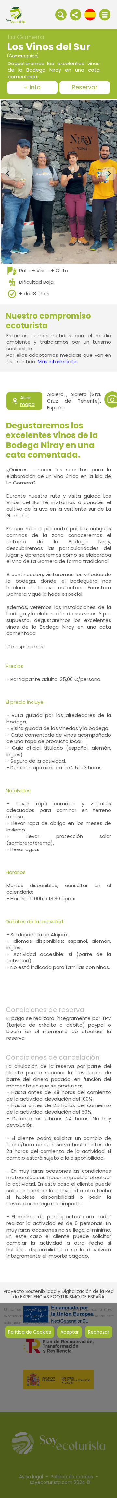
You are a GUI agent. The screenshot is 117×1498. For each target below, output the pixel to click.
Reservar (85, 87)
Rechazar (98, 1332)
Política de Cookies (29, 1332)
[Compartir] (75, 14)
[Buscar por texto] (61, 14)
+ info (32, 87)
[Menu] (104, 14)
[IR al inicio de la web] (15, 14)
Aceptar (69, 1332)
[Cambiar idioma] (90, 14)
